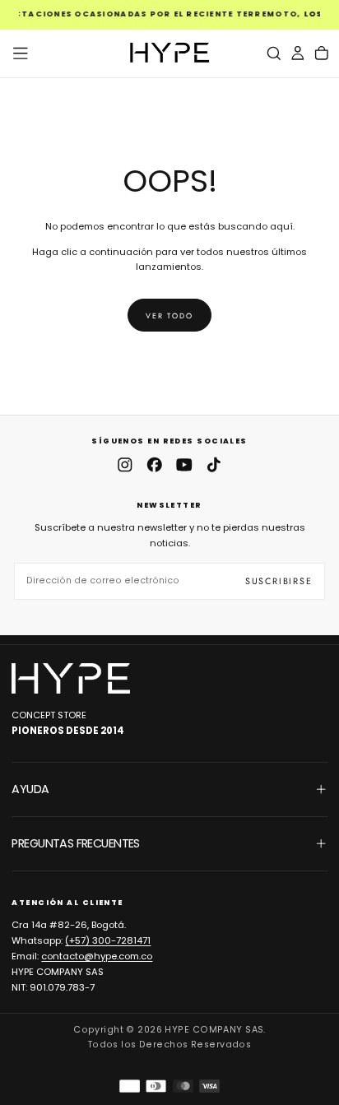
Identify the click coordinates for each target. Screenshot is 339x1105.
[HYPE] (71, 678)
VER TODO (169, 315)
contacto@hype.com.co (96, 956)
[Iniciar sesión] (298, 53)
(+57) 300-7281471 (108, 940)
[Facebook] (155, 465)
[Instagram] (125, 465)
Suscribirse (279, 580)
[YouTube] (184, 465)
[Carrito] (322, 53)
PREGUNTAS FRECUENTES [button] (75, 843)
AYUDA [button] (30, 789)
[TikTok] (214, 465)
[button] (21, 53)
